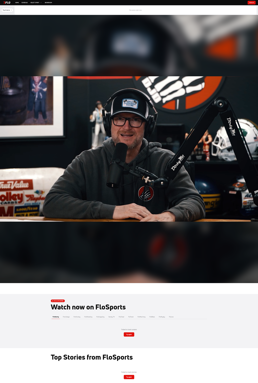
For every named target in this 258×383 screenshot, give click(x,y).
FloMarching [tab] (141, 317)
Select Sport (35, 2)
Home (17, 2)
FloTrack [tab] (131, 317)
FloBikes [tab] (152, 317)
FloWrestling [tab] (88, 317)
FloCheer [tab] (121, 317)
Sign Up (251, 2)
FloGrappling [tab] (100, 317)
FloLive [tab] (171, 317)
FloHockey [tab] (77, 317)
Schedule (25, 2)
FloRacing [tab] (56, 317)
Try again (129, 334)
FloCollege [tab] (66, 317)
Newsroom (48, 2)
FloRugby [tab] (162, 317)
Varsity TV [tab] (111, 317)
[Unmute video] (254, 279)
